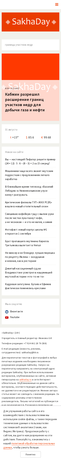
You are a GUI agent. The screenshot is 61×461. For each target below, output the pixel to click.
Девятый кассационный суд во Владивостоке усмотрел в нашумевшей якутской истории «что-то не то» (28, 272)
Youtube (15, 317)
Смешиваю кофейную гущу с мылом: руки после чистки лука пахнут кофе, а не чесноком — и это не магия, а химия (29, 218)
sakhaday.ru (25, 379)
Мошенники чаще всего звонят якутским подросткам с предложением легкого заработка (29, 175)
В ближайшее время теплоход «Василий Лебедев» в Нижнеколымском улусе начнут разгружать (29, 190)
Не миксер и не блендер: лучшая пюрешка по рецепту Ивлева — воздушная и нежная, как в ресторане (30, 256)
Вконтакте (16, 311)
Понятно (31, 454)
